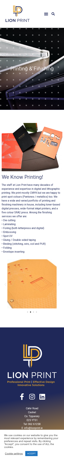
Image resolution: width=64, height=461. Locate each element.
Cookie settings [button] (14, 453)
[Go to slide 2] (30, 312)
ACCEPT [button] (31, 453)
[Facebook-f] (22, 396)
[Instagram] (32, 396)
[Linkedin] (42, 396)
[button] (46, 14)
